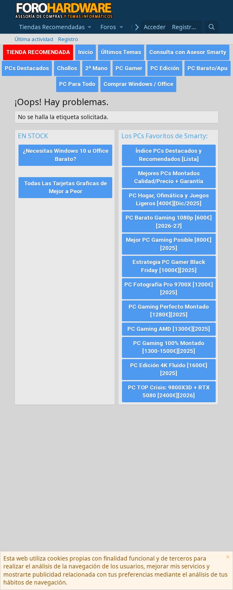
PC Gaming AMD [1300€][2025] (168, 328)
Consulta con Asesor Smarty (187, 52)
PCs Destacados (27, 68)
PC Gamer (129, 68)
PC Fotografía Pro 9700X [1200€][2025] (168, 288)
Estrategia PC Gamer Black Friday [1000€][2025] (169, 266)
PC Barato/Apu (207, 68)
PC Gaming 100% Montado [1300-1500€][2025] (168, 347)
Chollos (67, 68)
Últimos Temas (121, 52)
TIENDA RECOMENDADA (38, 52)
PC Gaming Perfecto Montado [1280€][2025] (169, 310)
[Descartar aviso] (227, 557)
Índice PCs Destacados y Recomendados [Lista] (169, 155)
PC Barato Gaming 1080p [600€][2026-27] (169, 221)
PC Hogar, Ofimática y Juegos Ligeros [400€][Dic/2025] (169, 199)
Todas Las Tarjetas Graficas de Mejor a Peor (65, 187)
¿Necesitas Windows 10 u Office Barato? (65, 155)
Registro (68, 39)
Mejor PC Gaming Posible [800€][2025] (168, 244)
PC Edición (164, 68)
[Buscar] (211, 27)
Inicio (85, 52)
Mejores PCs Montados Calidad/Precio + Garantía (168, 177)
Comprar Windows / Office (138, 84)
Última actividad (34, 39)
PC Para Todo (77, 84)
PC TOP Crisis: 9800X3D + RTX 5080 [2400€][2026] (169, 391)
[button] (55, 27)
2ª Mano (96, 68)
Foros (108, 27)
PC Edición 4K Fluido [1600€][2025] (168, 369)
